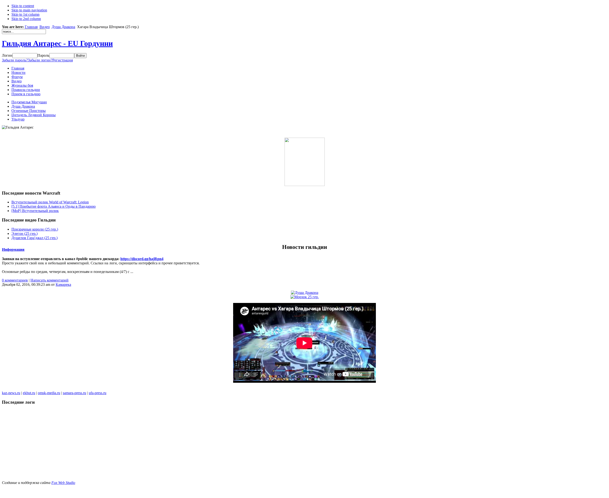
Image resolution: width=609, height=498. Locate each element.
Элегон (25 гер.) (24, 233)
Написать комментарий (49, 280)
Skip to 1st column (25, 14)
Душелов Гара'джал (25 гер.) (34, 238)
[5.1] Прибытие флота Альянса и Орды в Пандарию (53, 206)
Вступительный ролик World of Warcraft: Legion (50, 202)
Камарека (63, 284)
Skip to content (22, 6)
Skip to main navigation (29, 10)
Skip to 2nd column (26, 19)
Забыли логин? (40, 60)
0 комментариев (15, 280)
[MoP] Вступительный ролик (35, 211)
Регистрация (62, 60)
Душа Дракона (63, 27)
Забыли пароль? (15, 60)
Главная (31, 27)
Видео (44, 27)
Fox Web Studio (63, 483)
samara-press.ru (74, 393)
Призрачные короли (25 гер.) (34, 229)
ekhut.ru (29, 393)
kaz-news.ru (11, 393)
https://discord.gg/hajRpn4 (141, 259)
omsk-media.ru (49, 393)
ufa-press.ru (97, 393)
